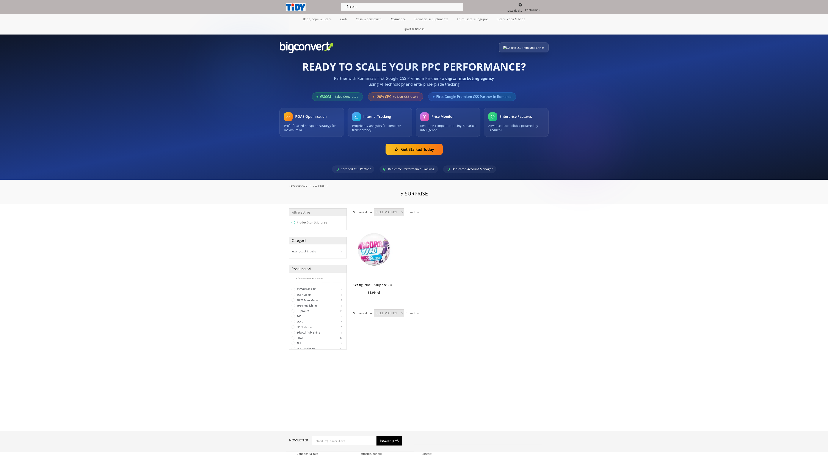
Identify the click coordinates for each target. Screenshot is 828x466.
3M (319, 343)
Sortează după (362, 212)
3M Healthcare (319, 349)
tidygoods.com (298, 185)
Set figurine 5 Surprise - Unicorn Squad (374, 285)
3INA (319, 338)
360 (319, 316)
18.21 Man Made (319, 300)
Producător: (311, 222)
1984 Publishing (319, 305)
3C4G (319, 322)
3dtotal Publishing (319, 332)
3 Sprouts (319, 311)
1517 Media (319, 295)
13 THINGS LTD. (319, 289)
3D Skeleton (319, 327)
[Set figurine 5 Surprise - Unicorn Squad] (374, 249)
